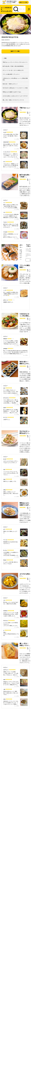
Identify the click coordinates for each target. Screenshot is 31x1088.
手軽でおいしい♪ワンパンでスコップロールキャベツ (15, 62)
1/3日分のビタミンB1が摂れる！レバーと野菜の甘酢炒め (15, 79)
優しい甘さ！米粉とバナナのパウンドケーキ (13, 100)
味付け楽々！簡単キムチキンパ (10, 84)
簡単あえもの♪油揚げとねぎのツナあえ (12, 92)
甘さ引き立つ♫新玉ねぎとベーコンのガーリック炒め (15, 88)
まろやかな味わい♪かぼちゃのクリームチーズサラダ (15, 96)
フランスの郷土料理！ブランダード (11, 74)
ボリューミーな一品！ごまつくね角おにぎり (13, 70)
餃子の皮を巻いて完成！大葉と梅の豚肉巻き (13, 66)
